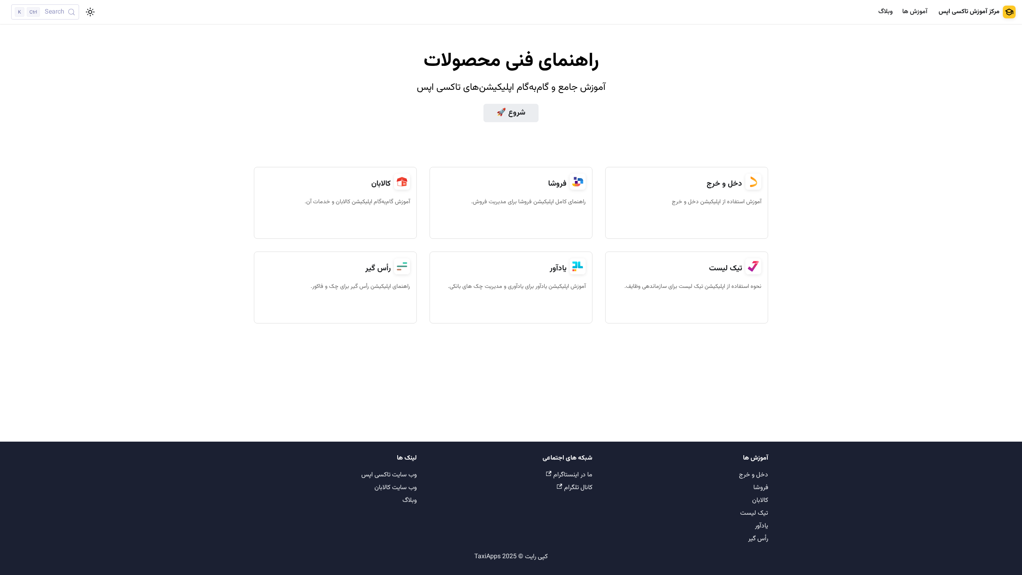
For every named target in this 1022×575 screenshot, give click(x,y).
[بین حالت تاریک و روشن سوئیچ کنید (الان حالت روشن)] (90, 12)
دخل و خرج (753, 475)
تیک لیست (754, 513)
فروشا (760, 488)
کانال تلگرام (578, 488)
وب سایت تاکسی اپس (389, 475)
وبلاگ (885, 12)
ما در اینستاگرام (572, 475)
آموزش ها (914, 12)
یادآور (761, 526)
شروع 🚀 (511, 113)
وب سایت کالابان (395, 488)
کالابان (760, 501)
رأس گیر (758, 539)
